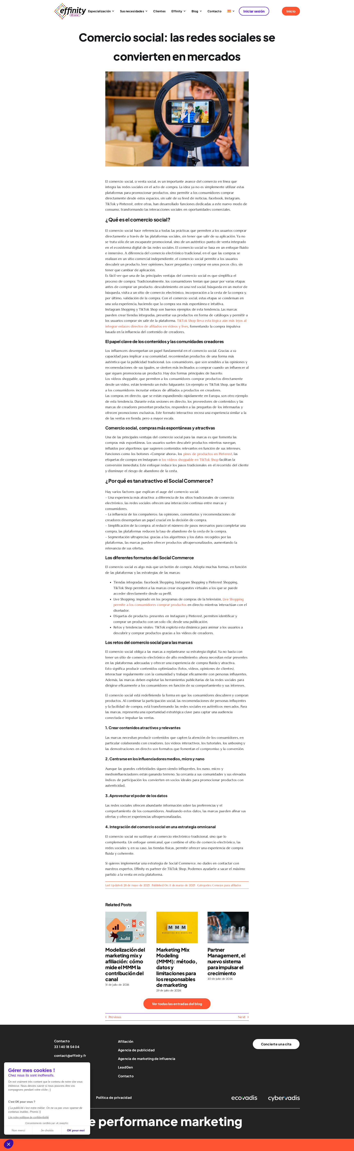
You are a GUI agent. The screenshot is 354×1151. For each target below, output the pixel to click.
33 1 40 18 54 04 (66, 1047)
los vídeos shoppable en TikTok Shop (190, 459)
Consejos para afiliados (226, 885)
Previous (115, 1017)
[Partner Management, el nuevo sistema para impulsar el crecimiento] (228, 914)
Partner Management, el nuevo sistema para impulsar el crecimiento (226, 961)
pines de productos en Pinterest (207, 454)
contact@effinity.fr (70, 1055)
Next (241, 1017)
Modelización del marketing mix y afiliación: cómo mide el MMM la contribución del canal (125, 964)
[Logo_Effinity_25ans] (70, 5)
